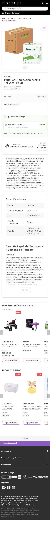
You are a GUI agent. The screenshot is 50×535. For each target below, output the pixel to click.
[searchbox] (27, 9)
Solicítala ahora (13, 104)
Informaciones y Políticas (11, 458)
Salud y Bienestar (7, 18)
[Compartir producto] (43, 27)
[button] (47, 3)
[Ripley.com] (14, 3)
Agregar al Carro (11, 360)
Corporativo (6, 451)
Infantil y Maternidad (24, 18)
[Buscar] (4, 9)
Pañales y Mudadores (9, 20)
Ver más (25, 290)
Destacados (6, 464)
